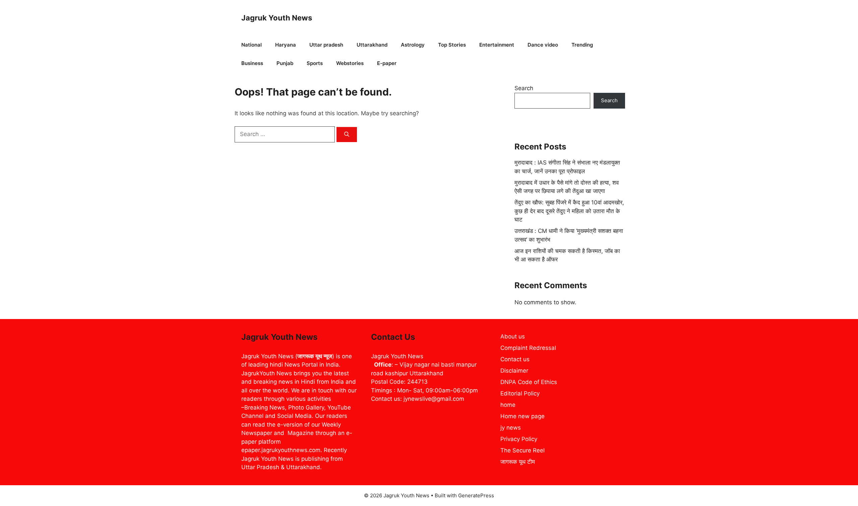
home (507, 404)
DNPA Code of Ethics (528, 382)
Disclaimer (514, 370)
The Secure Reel (522, 450)
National (251, 45)
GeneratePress (476, 495)
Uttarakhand (372, 45)
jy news (510, 427)
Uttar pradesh (326, 45)
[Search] (346, 134)
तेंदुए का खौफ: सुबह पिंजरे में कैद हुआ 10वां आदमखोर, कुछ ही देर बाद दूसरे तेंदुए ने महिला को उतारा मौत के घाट (569, 211)
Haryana (285, 45)
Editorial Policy (520, 393)
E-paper (386, 63)
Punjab (285, 63)
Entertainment (496, 45)
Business (252, 63)
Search (523, 88)
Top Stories (452, 45)
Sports (315, 63)
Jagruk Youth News (276, 17)
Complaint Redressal (528, 347)
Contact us (515, 359)
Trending (582, 45)
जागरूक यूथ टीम (517, 461)
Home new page (522, 416)
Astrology (413, 45)
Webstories (350, 63)
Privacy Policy (518, 439)
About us (512, 336)
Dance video (543, 45)
